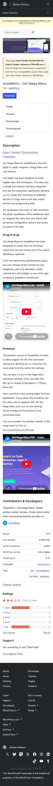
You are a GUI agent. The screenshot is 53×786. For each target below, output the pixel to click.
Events (31, 700)
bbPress (8, 729)
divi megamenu (42, 571)
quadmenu (44, 576)
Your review (9, 632)
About (6, 671)
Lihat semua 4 (43, 564)
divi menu (34, 576)
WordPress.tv (11, 710)
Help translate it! (26, 23)
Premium (15, 152)
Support (10, 135)
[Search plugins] (33, 32)
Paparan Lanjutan (12, 584)
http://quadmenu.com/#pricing (18, 429)
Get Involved (35, 695)
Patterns (32, 686)
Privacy (7, 686)
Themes (32, 676)
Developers (9, 705)
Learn (6, 695)
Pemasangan (12, 121)
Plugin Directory (10, 13)
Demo (6, 152)
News (6, 676)
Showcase (33, 671)
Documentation (30, 152)
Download (10, 96)
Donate (33, 705)
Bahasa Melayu (17, 747)
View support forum (13, 653)
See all (46, 632)
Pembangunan (13, 128)
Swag (32, 710)
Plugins (31, 681)
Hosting (7, 681)
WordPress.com (12, 719)
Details (9, 106)
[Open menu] (48, 4)
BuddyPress (10, 734)
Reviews (10, 114)
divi (32, 571)
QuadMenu (14, 88)
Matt (7, 724)
